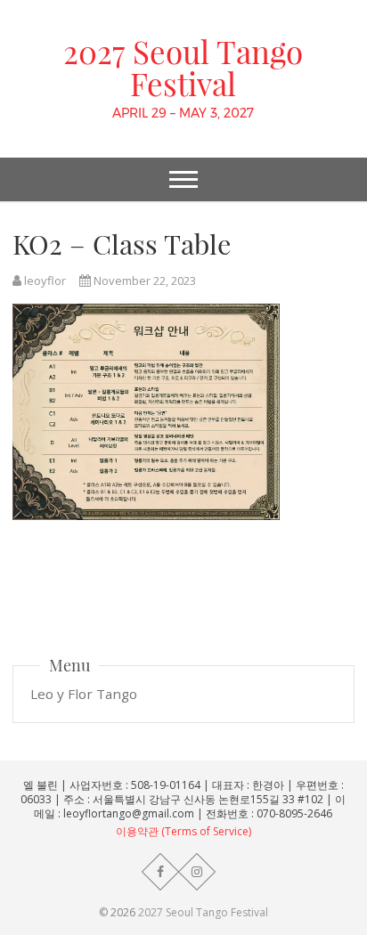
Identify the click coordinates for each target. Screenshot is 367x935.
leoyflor (43, 280)
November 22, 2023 (143, 280)
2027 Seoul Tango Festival (183, 68)
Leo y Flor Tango (83, 694)
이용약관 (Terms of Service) (183, 831)
